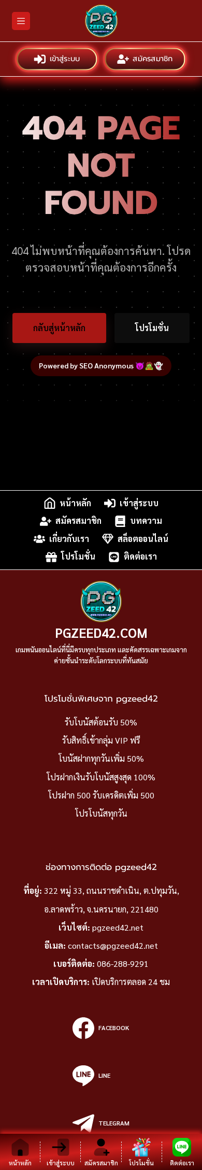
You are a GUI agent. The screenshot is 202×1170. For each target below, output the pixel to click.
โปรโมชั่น (152, 327)
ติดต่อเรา (140, 556)
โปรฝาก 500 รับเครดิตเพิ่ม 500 (101, 795)
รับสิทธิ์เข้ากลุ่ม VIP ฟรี (101, 740)
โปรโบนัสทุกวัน (101, 813)
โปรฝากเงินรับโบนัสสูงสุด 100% (101, 777)
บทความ (146, 521)
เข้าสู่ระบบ (65, 59)
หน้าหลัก (75, 502)
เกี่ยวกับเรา (69, 538)
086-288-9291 (123, 963)
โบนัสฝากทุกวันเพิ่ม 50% (101, 758)
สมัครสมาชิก (153, 59)
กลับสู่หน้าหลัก (59, 327)
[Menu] (21, 21)
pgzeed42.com (101, 632)
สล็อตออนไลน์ (143, 538)
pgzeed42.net (117, 927)
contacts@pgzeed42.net (113, 945)
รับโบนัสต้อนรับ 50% (101, 722)
